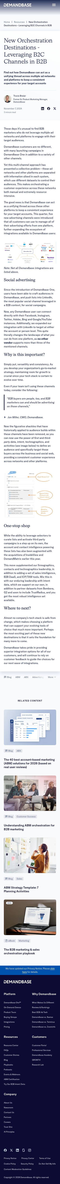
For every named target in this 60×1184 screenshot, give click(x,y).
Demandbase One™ (12, 1002)
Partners (7, 1117)
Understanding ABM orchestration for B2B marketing (29, 827)
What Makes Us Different (43, 1002)
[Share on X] (54, 108)
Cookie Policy (10, 1164)
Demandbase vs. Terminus (43, 1022)
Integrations (9, 1022)
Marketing (24, 940)
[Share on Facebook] (48, 108)
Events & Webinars (12, 1074)
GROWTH (36, 1060)
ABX (26, 677)
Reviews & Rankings (41, 1007)
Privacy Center (27, 1158)
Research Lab (38, 1065)
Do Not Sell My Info (47, 1164)
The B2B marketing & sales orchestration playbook (22, 951)
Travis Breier (19, 95)
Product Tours (10, 1012)
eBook (11, 940)
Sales (19, 878)
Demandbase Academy (42, 1055)
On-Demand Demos (12, 1007)
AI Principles (9, 1132)
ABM (17, 677)
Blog (9, 677)
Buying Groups (10, 1017)
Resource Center (11, 1045)
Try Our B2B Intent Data (14, 1084)
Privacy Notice (10, 1158)
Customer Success (26, 816)
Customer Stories (11, 1055)
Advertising (38, 677)
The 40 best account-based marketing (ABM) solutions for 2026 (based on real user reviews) (29, 763)
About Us (8, 1102)
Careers (7, 1122)
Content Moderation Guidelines (17, 1169)
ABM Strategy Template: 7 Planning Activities (21, 889)
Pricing (7, 1027)
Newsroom (8, 1107)
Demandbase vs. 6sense (42, 1017)
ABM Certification (12, 1079)
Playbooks (8, 1065)
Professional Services (41, 1050)
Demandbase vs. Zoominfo (43, 1027)
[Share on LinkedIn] (42, 108)
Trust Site (8, 1127)
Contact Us (9, 1112)
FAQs (6, 1050)
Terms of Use (44, 1158)
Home (7, 22)
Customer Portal (39, 1045)
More (50, 677)
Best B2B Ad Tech (40, 1012)
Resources (19, 22)
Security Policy (27, 1164)
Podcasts (8, 1069)
